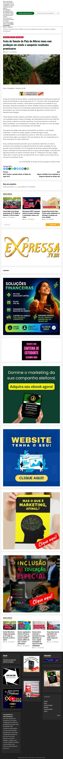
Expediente (46, 707)
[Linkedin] (15, 169)
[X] (25, 169)
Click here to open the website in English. (9, 660)
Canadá (50, 625)
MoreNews (38, 757)
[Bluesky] (7, 169)
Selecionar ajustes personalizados (45, 13)
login (16, 187)
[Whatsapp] (12, 169)
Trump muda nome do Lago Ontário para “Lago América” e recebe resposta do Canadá (53, 636)
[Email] (28, 169)
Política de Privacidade (48, 705)
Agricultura (6, 37)
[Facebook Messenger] (23, 169)
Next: (48, 174)
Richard (6, 52)
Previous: (17, 174)
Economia (22, 625)
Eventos (13, 37)
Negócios (26, 207)
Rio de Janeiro (19, 37)
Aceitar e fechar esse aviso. (25, 13)
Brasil (21, 623)
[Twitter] (17, 169)
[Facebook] (4, 169)
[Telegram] (20, 169)
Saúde (45, 207)
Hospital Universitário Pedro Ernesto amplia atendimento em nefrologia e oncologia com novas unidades (51, 214)
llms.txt (58, 715)
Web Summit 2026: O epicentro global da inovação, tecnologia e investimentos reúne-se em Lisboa (31, 214)
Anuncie (45, 703)
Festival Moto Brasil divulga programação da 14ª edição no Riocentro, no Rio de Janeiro (11, 213)
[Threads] (9, 169)
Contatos (45, 711)
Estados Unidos (52, 627)
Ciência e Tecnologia (29, 205)
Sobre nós (46, 701)
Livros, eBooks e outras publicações (42, 627)
